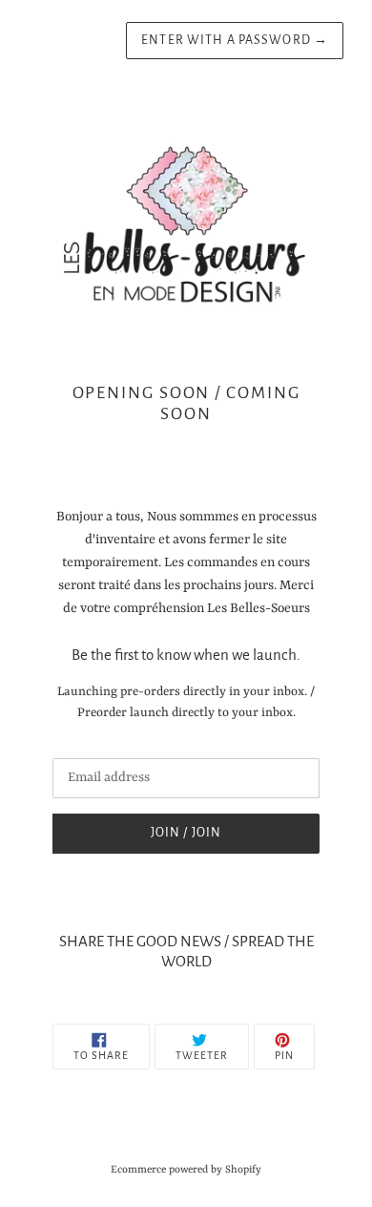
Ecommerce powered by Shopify (186, 1169)
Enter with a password (234, 40)
